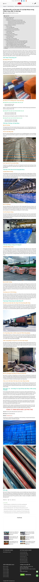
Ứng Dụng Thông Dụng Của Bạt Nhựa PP (12, 39)
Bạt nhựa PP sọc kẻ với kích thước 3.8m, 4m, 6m (16, 21)
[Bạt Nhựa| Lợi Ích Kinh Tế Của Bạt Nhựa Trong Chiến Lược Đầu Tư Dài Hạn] (7, 499)
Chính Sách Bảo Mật (23, 552)
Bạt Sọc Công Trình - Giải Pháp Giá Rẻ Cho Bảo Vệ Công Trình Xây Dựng (13, 537)
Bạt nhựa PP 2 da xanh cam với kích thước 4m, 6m (17, 22)
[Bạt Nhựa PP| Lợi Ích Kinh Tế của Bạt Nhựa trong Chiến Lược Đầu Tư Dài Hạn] (19, 3)
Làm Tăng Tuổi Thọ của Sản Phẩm (12, 28)
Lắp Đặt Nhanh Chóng (10, 31)
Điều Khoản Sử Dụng (23, 559)
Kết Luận (6, 48)
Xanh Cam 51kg (6, 576)
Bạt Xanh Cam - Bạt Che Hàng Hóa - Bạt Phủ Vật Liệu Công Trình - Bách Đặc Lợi (30, 537)
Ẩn (8, 15)
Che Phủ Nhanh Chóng (10, 33)
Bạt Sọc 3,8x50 (5, 566)
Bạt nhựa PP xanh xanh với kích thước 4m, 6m (16, 23)
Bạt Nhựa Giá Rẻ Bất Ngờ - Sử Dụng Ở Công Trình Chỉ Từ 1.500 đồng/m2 (16, 509)
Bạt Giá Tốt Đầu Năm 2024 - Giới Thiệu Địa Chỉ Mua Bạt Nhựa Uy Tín (16, 507)
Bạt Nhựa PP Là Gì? (9, 18)
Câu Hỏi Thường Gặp (23, 560)
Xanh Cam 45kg (6, 575)
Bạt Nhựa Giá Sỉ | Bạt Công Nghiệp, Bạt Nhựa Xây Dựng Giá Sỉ (15, 506)
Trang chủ (4, 6)
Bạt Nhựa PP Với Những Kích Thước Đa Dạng (14, 20)
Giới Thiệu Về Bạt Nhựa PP (9, 17)
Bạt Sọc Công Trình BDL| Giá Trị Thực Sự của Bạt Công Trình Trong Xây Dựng (30, 533)
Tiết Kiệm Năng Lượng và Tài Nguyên (11, 34)
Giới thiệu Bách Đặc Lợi (24, 562)
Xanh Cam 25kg (6, 569)
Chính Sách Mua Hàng (24, 553)
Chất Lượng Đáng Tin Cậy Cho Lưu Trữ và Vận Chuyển (15, 43)
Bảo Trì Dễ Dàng (9, 32)
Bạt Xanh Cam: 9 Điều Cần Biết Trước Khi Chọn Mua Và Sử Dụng (14, 533)
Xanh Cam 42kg (6, 573)
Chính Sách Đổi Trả (23, 556)
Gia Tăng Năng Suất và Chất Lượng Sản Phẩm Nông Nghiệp (16, 42)
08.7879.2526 (18, 0)
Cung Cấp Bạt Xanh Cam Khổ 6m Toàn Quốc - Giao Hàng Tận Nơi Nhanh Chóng (13, 542)
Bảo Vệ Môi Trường (9, 37)
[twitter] (24, 0)
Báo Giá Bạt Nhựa (11, 6)
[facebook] (22, 0)
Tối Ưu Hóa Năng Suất (10, 27)
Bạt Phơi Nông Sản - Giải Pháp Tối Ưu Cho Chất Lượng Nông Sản (15, 504)
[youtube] (26, 0)
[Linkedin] (11, 499)
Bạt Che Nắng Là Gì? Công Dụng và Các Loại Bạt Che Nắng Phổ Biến (30, 542)
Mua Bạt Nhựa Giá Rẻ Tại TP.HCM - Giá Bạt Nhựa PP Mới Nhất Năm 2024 (16, 511)
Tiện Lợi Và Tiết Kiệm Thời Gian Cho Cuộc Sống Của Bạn (16, 45)
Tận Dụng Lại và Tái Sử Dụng (11, 38)
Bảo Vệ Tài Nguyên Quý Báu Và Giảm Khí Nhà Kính (15, 44)
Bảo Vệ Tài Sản (9, 26)
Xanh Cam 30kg (6, 572)
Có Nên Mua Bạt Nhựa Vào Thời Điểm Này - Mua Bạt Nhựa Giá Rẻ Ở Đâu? (17, 512)
